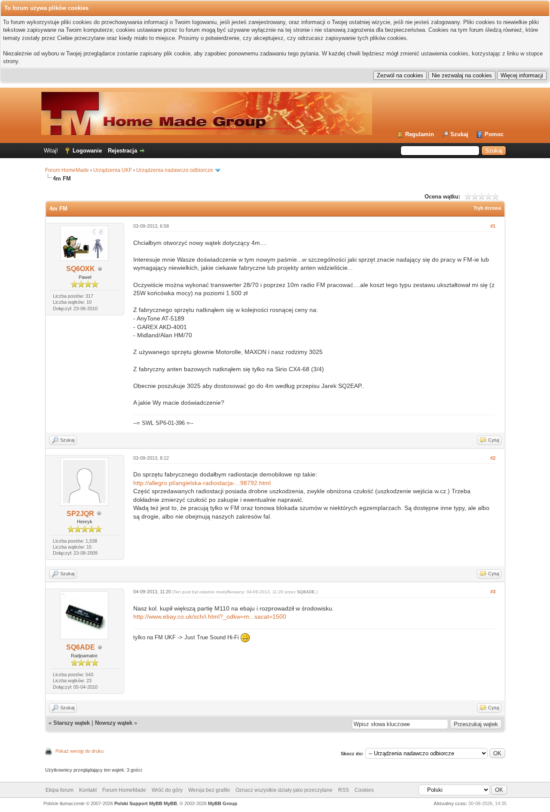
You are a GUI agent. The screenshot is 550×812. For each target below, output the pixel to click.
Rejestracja (122, 150)
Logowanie (87, 150)
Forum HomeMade (67, 170)
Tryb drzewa (487, 208)
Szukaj (459, 134)
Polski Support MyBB (138, 803)
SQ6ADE (80, 647)
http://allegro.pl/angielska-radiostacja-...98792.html (202, 482)
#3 (492, 591)
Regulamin (419, 134)
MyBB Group (222, 803)
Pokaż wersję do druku (79, 751)
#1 (492, 226)
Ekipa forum (59, 790)
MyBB (170, 803)
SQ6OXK (80, 268)
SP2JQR (80, 513)
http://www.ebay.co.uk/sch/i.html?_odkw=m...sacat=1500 (209, 616)
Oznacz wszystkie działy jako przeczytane (284, 790)
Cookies (364, 790)
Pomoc (494, 134)
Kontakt (88, 790)
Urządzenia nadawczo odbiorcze (174, 170)
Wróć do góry (167, 790)
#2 (492, 458)
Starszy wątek (71, 723)
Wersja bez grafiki (209, 790)
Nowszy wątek (113, 723)
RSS (343, 790)
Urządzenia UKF (112, 170)
